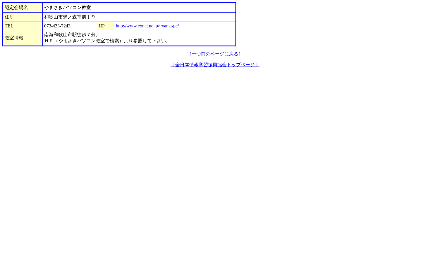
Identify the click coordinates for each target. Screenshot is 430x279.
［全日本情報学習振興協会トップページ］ (215, 64)
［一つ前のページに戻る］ (215, 53)
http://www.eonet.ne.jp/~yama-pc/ (147, 25)
